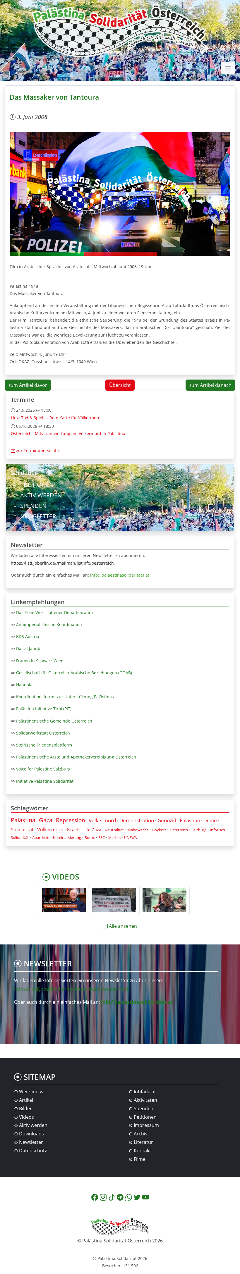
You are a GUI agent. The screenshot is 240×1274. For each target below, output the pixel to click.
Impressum (146, 1125)
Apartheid (40, 837)
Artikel (26, 1100)
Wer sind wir (33, 1091)
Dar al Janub (28, 648)
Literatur (143, 1142)
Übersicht (120, 385)
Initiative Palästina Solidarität (44, 781)
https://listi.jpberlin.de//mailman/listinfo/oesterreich (62, 563)
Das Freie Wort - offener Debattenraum (54, 612)
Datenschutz (33, 1150)
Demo (210, 820)
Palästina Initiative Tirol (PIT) (43, 708)
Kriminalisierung (67, 837)
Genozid (166, 820)
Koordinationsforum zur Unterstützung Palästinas (65, 696)
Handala (24, 684)
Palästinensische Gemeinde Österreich (54, 721)
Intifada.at (145, 1091)
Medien (114, 837)
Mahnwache (138, 829)
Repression (70, 820)
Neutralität (114, 829)
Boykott (159, 829)
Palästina (23, 820)
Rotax (90, 837)
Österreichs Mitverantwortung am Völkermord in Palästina (68, 433)
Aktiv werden (33, 1125)
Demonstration (136, 820)
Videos (26, 1117)
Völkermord (102, 820)
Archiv (141, 1133)
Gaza (45, 820)
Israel (72, 829)
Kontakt (142, 1150)
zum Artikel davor (27, 385)
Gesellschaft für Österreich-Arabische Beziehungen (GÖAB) (74, 672)
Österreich (179, 829)
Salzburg (198, 829)
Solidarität (22, 829)
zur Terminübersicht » (37, 450)
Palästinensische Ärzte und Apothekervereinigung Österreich (76, 757)
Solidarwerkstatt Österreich (43, 733)
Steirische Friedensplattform (44, 745)
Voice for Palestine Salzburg (43, 769)
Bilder (25, 1108)
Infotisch (217, 829)
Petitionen (145, 1117)
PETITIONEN (37, 485)
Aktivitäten (145, 1100)
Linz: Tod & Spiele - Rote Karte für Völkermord (56, 417)
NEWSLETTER (38, 516)
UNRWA (130, 837)
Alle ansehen (123, 926)
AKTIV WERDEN (41, 495)
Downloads (31, 1133)
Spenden (143, 1108)
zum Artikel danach (210, 385)
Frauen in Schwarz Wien (40, 660)
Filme (139, 1159)
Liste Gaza (91, 829)
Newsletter (31, 1142)
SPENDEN (33, 506)
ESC (101, 837)
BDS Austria (27, 636)
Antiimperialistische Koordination (49, 624)
